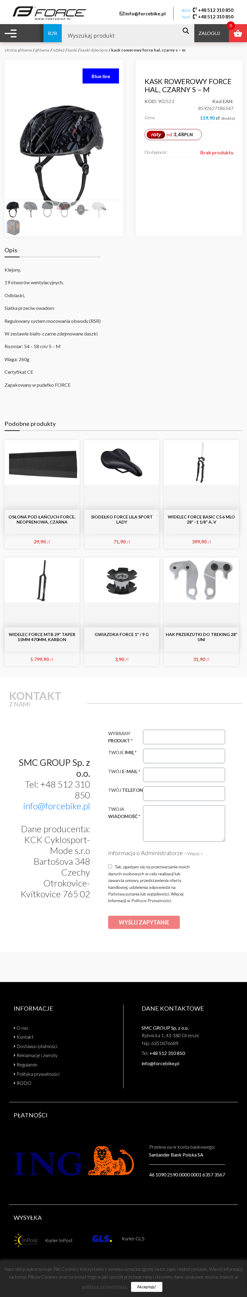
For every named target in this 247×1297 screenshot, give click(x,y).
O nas (22, 1028)
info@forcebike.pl (145, 13)
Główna (42, 49)
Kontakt (25, 1037)
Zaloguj (209, 33)
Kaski (72, 49)
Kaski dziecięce (94, 49)
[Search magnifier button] (187, 31)
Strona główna (18, 49)
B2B (52, 33)
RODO (24, 1083)
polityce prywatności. (104, 1286)
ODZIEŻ (58, 49)
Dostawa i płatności (37, 1046)
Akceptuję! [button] (146, 1286)
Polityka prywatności (38, 1074)
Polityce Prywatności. (151, 900)
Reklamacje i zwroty (37, 1055)
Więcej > (195, 853)
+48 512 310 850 (215, 10)
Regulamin (27, 1064)
